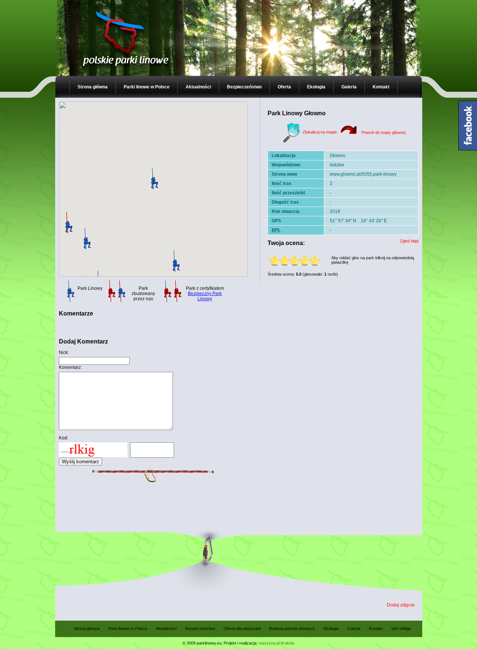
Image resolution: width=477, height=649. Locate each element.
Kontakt (381, 87)
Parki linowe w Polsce (147, 87)
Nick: (64, 352)
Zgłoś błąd (409, 241)
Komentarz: (70, 367)
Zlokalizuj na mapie (319, 132)
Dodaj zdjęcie (401, 605)
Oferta (284, 87)
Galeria (349, 87)
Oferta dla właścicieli (242, 628)
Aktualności (198, 87)
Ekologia (316, 87)
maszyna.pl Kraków (276, 643)
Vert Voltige (401, 628)
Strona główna (93, 87)
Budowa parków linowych (292, 628)
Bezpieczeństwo (244, 87)
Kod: (63, 437)
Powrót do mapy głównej (382, 132)
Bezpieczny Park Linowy (205, 296)
